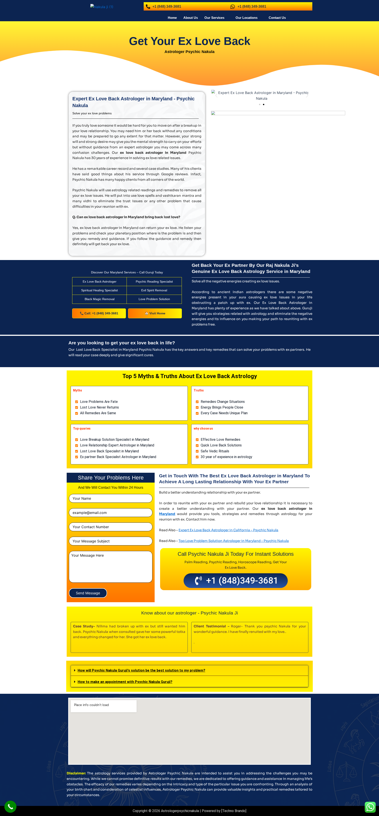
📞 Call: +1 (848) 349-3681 (99, 313)
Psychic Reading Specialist (154, 281)
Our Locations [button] (246, 17)
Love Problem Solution (154, 299)
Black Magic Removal (99, 299)
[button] (216, 18)
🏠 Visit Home (155, 313)
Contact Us (277, 17)
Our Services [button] (214, 17)
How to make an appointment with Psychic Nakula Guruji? (125, 682)
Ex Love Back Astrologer (99, 281)
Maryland (167, 514)
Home (172, 17)
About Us (190, 17)
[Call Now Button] (10, 807)
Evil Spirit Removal (154, 290)
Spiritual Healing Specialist (99, 290)
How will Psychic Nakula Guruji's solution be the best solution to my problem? (141, 670)
